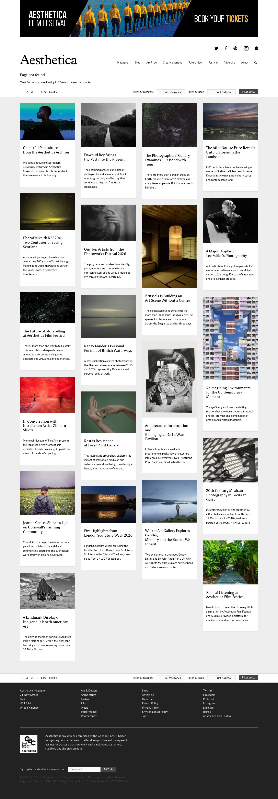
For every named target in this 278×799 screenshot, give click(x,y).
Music (84, 707)
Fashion (85, 699)
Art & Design (89, 690)
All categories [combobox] (173, 92)
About (244, 62)
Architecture (88, 694)
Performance (89, 711)
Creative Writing (172, 62)
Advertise (229, 62)
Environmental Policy (155, 711)
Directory (148, 699)
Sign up (108, 769)
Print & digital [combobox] (223, 92)
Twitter (207, 690)
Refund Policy (150, 703)
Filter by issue (209, 91)
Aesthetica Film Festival (217, 716)
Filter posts (248, 91)
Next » (53, 91)
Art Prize (151, 62)
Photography (89, 716)
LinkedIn (208, 707)
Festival (213, 62)
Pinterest (208, 699)
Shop (137, 62)
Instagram (209, 703)
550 (43, 91)
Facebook (209, 694)
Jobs (145, 716)
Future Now (195, 62)
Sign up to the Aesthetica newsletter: (42, 769)
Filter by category (157, 91)
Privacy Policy (150, 707)
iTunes (207, 711)
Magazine (122, 62)
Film (83, 703)
